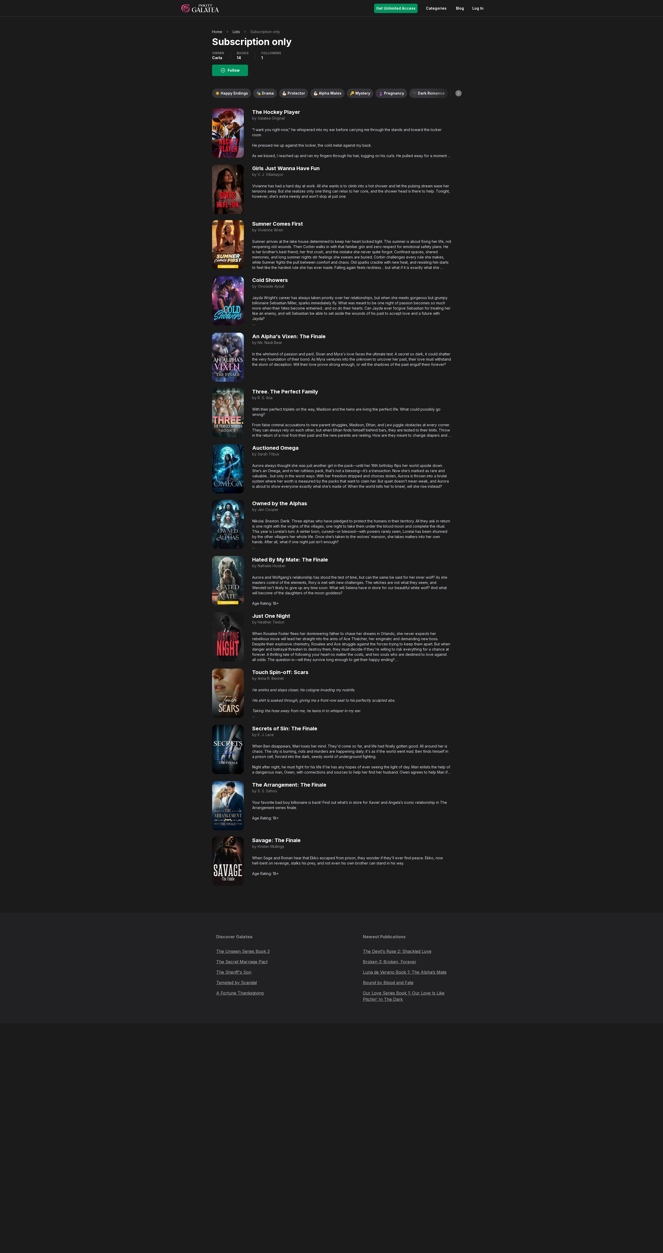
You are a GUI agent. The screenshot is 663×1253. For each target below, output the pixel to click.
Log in (478, 8)
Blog (460, 8)
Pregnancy (391, 93)
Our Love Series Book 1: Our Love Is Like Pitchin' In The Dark (403, 996)
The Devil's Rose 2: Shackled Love (397, 951)
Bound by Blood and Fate (388, 982)
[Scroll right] (458, 93)
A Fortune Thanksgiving (240, 993)
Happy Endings (231, 93)
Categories (436, 8)
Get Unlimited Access (396, 8)
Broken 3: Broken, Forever (389, 961)
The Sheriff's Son (233, 972)
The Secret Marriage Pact (242, 961)
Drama (265, 93)
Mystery (360, 93)
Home (217, 31)
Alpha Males (327, 93)
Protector (293, 93)
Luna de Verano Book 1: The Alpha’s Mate (405, 972)
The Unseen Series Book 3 (243, 951)
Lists (236, 31)
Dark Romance (428, 93)
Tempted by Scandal (236, 982)
